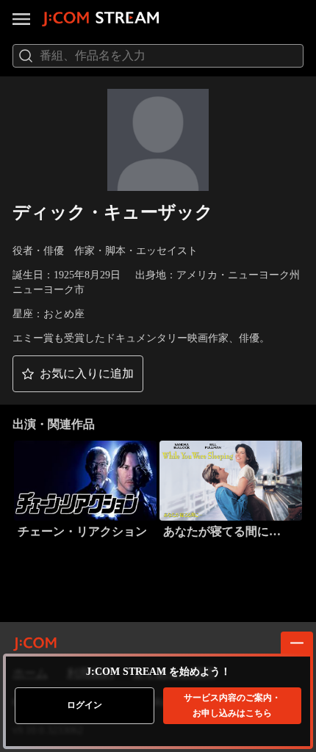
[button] (77, 373)
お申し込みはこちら (232, 705)
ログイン (84, 705)
